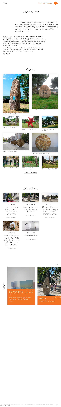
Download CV (7, 54)
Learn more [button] (7, 405)
